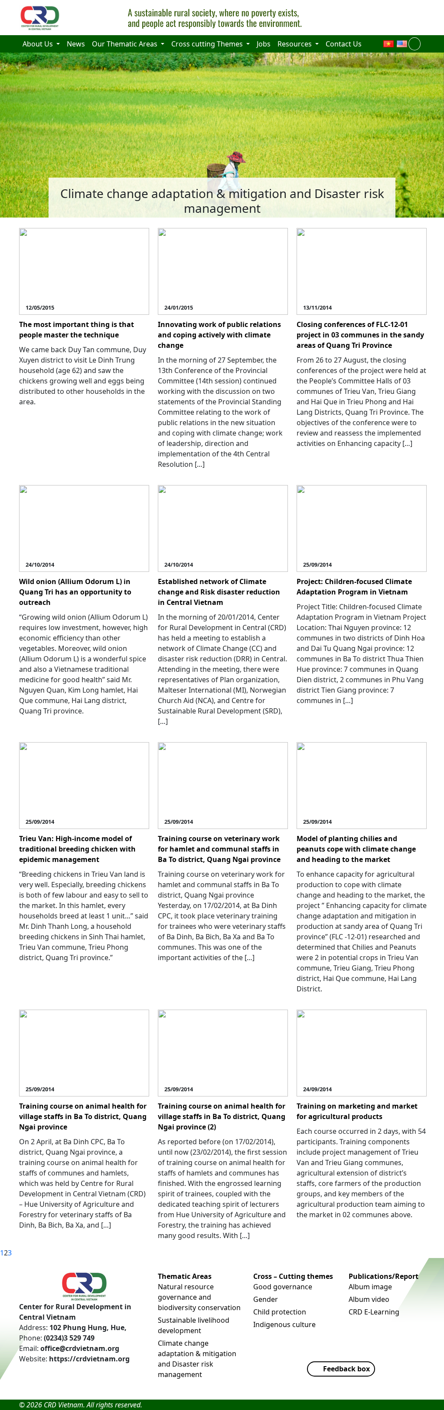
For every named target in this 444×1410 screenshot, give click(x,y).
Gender (265, 1299)
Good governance (282, 1286)
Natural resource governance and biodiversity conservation (199, 1297)
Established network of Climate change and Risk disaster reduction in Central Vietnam (219, 592)
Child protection (279, 1312)
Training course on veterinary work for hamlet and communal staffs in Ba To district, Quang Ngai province (219, 849)
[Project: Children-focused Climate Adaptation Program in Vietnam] (362, 527)
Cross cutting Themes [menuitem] (208, 44)
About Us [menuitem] (39, 44)
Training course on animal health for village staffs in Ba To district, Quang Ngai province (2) (221, 1116)
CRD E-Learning (374, 1312)
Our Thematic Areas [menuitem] (125, 44)
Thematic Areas (185, 1276)
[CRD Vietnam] (40, 17)
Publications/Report (383, 1276)
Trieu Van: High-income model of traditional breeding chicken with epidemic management (77, 849)
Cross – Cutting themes (293, 1276)
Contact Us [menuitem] (344, 44)
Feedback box (346, 1369)
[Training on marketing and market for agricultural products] (362, 1052)
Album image (370, 1286)
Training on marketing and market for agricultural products (357, 1111)
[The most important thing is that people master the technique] (84, 270)
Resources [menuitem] (295, 44)
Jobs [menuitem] (264, 44)
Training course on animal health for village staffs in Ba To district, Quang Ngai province (83, 1116)
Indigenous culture (284, 1324)
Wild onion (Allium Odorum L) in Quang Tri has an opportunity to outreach (75, 592)
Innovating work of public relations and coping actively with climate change (219, 335)
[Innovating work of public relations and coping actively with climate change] (223, 270)
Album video (369, 1299)
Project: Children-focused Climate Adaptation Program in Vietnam (354, 587)
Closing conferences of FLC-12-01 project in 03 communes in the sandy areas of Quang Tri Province (360, 335)
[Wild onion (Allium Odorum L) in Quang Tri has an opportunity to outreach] (84, 527)
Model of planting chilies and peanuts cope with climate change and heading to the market (356, 849)
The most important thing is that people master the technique (76, 330)
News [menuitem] (76, 44)
